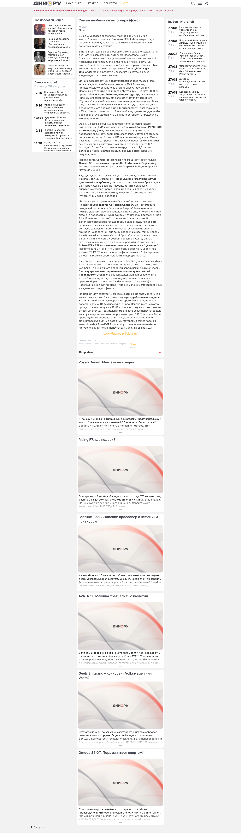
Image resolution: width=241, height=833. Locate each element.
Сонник (169, 10)
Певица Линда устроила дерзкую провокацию (127, 10)
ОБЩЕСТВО (110, 3)
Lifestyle (92, 3)
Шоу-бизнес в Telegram (120, 333)
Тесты (94, 10)
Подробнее (86, 352)
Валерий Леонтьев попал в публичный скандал (60, 10)
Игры (159, 10)
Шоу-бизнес (73, 3)
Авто (125, 3)
